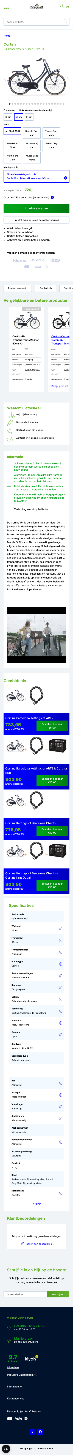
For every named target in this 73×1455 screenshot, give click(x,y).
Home (7, 35)
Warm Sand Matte (12, 157)
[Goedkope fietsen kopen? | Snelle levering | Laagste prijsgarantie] (36, 8)
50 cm (8, 117)
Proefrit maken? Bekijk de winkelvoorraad (36, 220)
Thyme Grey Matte (51, 133)
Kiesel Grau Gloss (12, 145)
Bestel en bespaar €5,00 (52, 725)
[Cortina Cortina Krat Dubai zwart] (58, 748)
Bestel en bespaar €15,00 (52, 780)
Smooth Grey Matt (32, 133)
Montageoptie (11, 167)
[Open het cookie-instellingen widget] (6, 1449)
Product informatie (17, 288)
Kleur (6, 124)
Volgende (66, 79)
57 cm (18, 117)
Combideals (46, 288)
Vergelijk (36, 1203)
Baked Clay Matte (51, 145)
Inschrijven (58, 1294)
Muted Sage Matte (32, 157)
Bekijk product (59, 386)
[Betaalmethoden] (9, 1419)
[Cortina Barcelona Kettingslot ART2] (36, 698)
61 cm (29, 117)
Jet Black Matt (12, 131)
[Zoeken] (65, 22)
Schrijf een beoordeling (39, 1243)
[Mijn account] (62, 7)
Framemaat (28, 110)
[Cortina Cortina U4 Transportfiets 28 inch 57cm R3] (15, 698)
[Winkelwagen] (67, 7)
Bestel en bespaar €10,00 (52, 831)
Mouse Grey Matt (32, 145)
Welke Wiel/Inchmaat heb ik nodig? (35, 110)
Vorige (6, 79)
